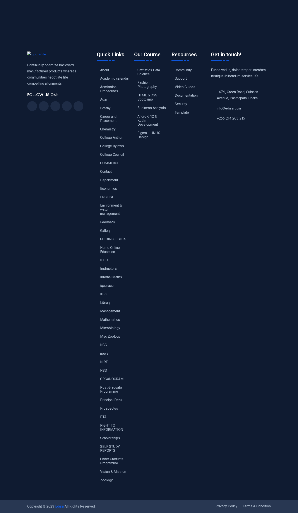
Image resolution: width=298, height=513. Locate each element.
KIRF (104, 294)
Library (105, 303)
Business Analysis (151, 108)
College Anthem (112, 138)
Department (109, 180)
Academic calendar (114, 78)
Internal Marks (111, 277)
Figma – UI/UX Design (148, 135)
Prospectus (109, 408)
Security (181, 104)
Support (181, 78)
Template (182, 113)
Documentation (186, 95)
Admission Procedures (109, 89)
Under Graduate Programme (111, 461)
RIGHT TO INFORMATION (111, 428)
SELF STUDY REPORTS (110, 449)
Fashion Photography (147, 85)
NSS (103, 371)
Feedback (107, 222)
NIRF (104, 362)
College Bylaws (112, 146)
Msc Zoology (110, 337)
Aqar (103, 100)
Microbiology (110, 328)
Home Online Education (110, 250)
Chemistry (108, 129)
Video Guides (185, 87)
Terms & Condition (257, 506)
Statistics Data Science (148, 72)
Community (183, 70)
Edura (59, 506)
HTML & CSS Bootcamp (147, 97)
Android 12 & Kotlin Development (147, 121)
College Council (112, 155)
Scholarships (110, 438)
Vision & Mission (113, 472)
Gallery (105, 231)
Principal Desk (111, 400)
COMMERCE (109, 163)
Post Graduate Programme (111, 390)
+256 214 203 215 (231, 118)
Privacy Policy (226, 506)
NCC (103, 345)
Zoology (106, 480)
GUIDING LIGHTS (113, 239)
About (104, 70)
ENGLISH (107, 197)
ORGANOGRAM (111, 379)
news (104, 354)
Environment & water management (111, 209)
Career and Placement (108, 119)
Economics (108, 189)
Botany (105, 108)
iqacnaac (106, 286)
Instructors (108, 269)
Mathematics (110, 320)
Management (110, 311)
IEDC (104, 260)
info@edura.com (229, 108)
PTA (103, 417)
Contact (106, 172)
